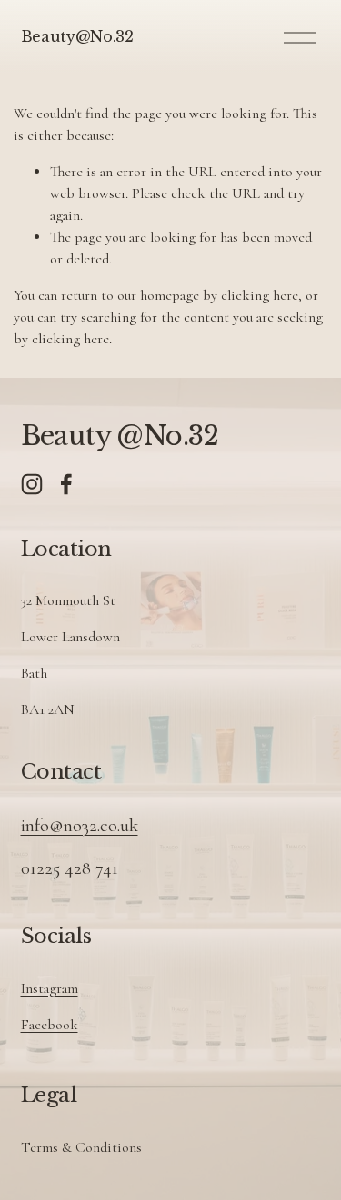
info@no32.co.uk (79, 825)
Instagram (49, 988)
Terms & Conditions (81, 1147)
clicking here (259, 295)
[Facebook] (66, 484)
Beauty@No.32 (77, 36)
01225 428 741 (69, 868)
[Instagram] (32, 484)
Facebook (49, 1025)
